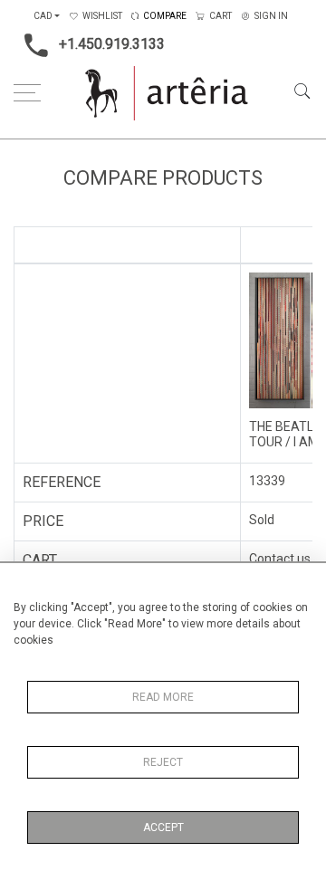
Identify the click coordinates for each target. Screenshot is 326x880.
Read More (163, 697)
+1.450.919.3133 (112, 44)
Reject (163, 762)
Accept (163, 827)
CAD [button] (43, 16)
